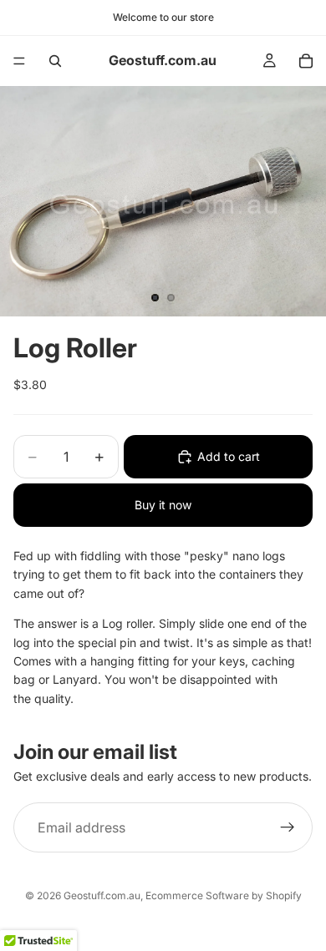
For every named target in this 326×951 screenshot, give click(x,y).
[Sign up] (287, 828)
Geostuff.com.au (102, 895)
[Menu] (19, 61)
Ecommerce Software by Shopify (223, 895)
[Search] (55, 61)
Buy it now (163, 505)
